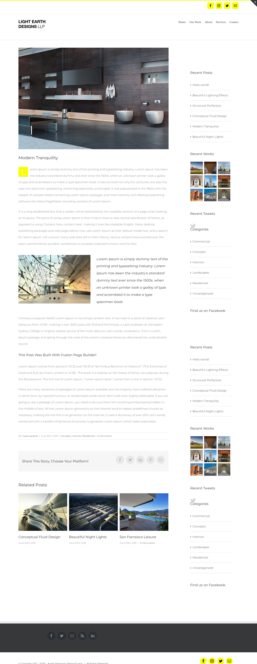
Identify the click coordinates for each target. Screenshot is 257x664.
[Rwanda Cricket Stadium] (196, 168)
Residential (88, 436)
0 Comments (104, 436)
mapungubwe (30, 436)
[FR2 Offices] (196, 181)
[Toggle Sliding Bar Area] (253, 3)
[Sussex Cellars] (224, 181)
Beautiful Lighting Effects (141, 537)
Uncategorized (202, 293)
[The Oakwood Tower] (224, 168)
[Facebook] (51, 636)
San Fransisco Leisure (87, 537)
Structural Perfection (206, 105)
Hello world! (200, 85)
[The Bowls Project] (210, 195)
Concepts (65, 436)
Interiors (76, 436)
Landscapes (200, 272)
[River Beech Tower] (210, 181)
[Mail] (72, 636)
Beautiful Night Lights (37, 537)
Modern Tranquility (205, 126)
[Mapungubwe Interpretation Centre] (210, 168)
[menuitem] (184, 22)
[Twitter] (62, 636)
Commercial (201, 241)
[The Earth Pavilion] (224, 195)
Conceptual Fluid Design (209, 116)
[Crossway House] (196, 195)
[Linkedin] (93, 636)
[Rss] (82, 636)
